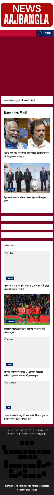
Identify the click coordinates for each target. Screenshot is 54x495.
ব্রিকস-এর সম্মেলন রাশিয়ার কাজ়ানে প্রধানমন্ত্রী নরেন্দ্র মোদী (27, 178)
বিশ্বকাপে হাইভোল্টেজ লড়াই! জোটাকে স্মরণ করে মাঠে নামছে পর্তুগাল (24, 330)
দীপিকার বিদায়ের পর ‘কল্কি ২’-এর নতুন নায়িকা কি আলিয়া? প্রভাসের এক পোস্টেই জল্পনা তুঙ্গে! (23, 373)
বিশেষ (17, 430)
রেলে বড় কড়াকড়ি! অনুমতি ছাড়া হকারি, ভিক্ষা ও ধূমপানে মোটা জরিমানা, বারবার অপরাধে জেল (26, 416)
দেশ (9, 145)
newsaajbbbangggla (12, 100)
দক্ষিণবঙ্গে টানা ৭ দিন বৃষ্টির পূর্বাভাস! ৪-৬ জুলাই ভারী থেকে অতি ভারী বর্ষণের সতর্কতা (26, 287)
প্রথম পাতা (11, 321)
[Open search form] (33, 33)
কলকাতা (24, 430)
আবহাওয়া (10, 278)
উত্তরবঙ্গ (39, 430)
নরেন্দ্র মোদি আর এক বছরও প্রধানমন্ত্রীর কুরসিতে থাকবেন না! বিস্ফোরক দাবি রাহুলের (27, 133)
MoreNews (21, 489)
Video (48, 33)
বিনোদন (9, 364)
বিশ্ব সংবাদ (11, 190)
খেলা (18, 433)
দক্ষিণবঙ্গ (31, 430)
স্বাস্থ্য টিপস (41, 433)
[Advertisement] (27, 65)
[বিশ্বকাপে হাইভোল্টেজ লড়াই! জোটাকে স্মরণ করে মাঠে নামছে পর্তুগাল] (27, 309)
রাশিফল (32, 433)
